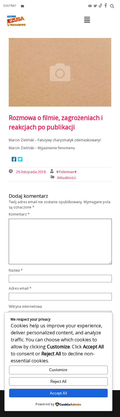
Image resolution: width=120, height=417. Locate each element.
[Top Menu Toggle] (87, 20)
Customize (58, 370)
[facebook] (105, 6)
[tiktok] (100, 6)
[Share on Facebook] (14, 160)
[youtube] (90, 6)
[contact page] (22, 6)
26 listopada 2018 (31, 171)
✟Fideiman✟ (66, 171)
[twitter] (95, 6)
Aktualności (66, 177)
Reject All (58, 381)
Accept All (58, 393)
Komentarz (19, 214)
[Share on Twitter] (20, 160)
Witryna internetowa (25, 306)
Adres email (20, 288)
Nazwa (16, 270)
